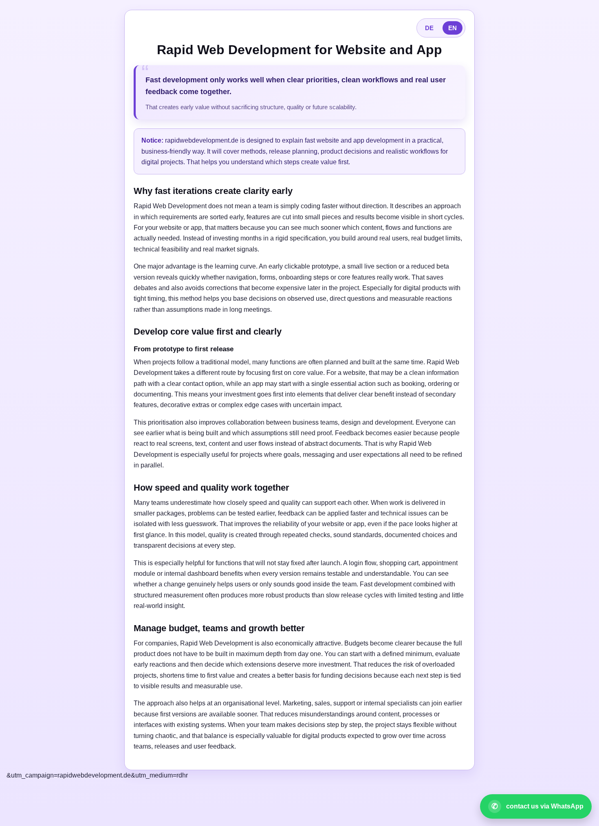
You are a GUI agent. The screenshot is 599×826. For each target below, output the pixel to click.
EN (452, 27)
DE (429, 27)
